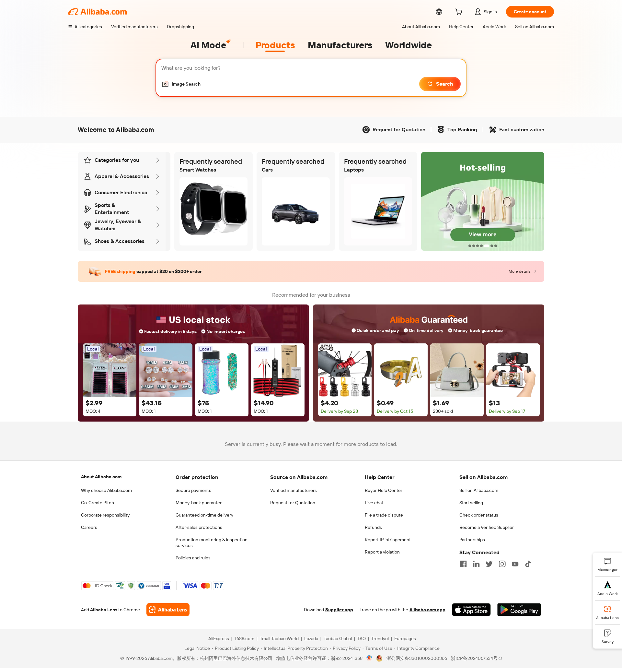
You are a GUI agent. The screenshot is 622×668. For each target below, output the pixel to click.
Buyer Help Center (383, 490)
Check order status (478, 515)
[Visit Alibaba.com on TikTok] (528, 564)
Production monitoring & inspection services (212, 542)
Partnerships (472, 539)
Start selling (471, 502)
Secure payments (193, 490)
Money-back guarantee (199, 502)
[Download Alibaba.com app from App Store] (471, 609)
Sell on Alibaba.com (478, 490)
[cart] (460, 12)
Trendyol (380, 638)
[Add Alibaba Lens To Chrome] (168, 609)
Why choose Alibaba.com (106, 490)
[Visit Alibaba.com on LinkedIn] (476, 564)
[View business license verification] (369, 658)
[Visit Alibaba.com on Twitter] (489, 564)
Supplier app (339, 609)
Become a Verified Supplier (486, 527)
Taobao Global (338, 638)
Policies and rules (193, 557)
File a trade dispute (384, 515)
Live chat (374, 502)
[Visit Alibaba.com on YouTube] (515, 564)
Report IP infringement (388, 539)
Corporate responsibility (105, 515)
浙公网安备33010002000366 (416, 658)
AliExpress (218, 638)
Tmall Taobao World (279, 638)
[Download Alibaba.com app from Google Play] (519, 609)
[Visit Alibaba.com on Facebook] (463, 564)
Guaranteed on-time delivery (204, 515)
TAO (361, 638)
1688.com (244, 638)
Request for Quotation (292, 502)
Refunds (373, 527)
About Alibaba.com (101, 476)
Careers (89, 527)
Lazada (311, 638)
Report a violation (382, 552)
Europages (405, 638)
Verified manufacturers (293, 490)
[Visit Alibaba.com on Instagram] (502, 564)
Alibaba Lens (103, 609)
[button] (181, 84)
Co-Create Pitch (97, 502)
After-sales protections (199, 527)
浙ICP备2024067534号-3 (476, 658)
